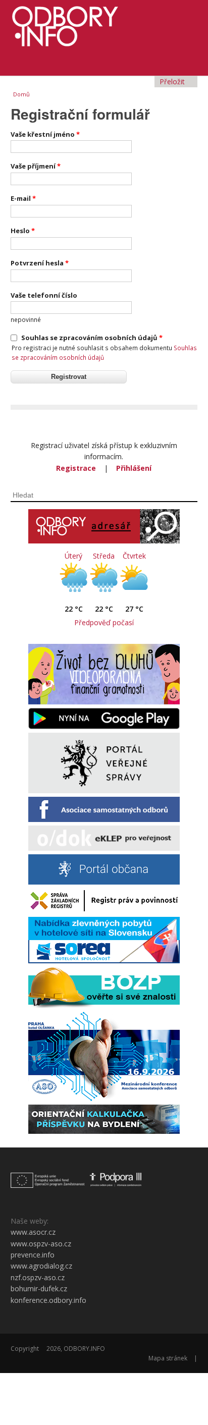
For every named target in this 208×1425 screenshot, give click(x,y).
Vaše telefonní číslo (44, 295)
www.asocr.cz (33, 1232)
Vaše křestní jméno (45, 134)
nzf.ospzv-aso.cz (38, 1277)
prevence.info (33, 1254)
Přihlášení (133, 468)
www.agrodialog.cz (41, 1266)
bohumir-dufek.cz (39, 1288)
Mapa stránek (167, 1358)
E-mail (23, 198)
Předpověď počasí (104, 622)
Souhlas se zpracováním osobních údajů (92, 337)
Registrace (76, 468)
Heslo (23, 230)
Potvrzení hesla (40, 262)
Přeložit (173, 81)
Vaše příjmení (36, 166)
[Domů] (104, 23)
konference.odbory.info (48, 1300)
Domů (21, 94)
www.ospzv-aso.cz (41, 1243)
